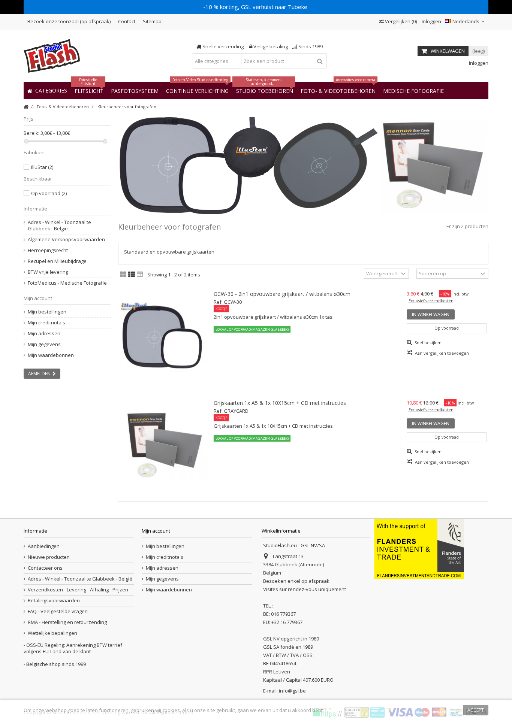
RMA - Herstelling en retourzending (67, 622)
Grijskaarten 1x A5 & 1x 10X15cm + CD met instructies (280, 402)
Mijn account (38, 298)
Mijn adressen (44, 333)
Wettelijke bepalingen (52, 633)
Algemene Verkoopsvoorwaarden (66, 239)
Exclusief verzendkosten (431, 300)
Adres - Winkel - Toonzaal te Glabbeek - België (59, 225)
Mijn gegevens (44, 344)
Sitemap (152, 21)
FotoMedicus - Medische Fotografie (67, 283)
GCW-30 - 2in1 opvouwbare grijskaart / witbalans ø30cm (282, 293)
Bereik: (31, 133)
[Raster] (123, 275)
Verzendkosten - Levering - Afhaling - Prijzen (78, 590)
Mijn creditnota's (46, 322)
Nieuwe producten (49, 557)
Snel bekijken (427, 342)
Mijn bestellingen (47, 312)
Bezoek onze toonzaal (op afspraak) (69, 21)
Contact (126, 21)
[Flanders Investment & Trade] (419, 548)
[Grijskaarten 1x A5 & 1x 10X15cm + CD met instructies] (163, 445)
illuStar (42, 167)
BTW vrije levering (48, 272)
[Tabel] (140, 275)
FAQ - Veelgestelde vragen (58, 611)
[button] (413, 90)
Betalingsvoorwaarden (54, 600)
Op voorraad (49, 193)
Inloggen (431, 21)
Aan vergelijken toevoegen (442, 353)
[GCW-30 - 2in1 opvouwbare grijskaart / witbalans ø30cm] (163, 336)
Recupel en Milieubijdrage (57, 261)
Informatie (35, 208)
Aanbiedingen (44, 546)
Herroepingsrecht (48, 250)
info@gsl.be (292, 690)
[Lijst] (131, 275)
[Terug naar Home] (26, 107)
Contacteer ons (45, 568)
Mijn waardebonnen (51, 355)
